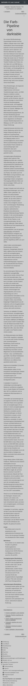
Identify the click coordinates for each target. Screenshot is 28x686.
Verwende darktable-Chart (11, 672)
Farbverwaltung (8, 666)
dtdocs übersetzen (8, 685)
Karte (4, 650)
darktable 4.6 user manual (10, 2)
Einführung (6, 641)
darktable (7, 6)
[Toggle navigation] (24, 2)
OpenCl (6, 668)
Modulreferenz (7, 656)
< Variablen (7, 11)
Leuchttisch (6, 643)
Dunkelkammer (7, 645)
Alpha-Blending (8, 231)
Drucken (5, 654)
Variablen (5, 676)
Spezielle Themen (16, 6)
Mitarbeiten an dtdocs (9, 683)
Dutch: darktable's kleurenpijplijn (14, 629)
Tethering (5, 648)
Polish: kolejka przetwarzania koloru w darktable (14, 619)
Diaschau (5, 652)
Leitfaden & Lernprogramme (10, 662)
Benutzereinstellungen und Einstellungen (14, 658)
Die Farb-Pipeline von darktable (12, 678)
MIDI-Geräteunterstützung (10, 680)
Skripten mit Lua (7, 660)
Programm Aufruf (9, 674)
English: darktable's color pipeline (15, 613)
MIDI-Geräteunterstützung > (19, 13)
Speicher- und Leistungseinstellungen (13, 670)
